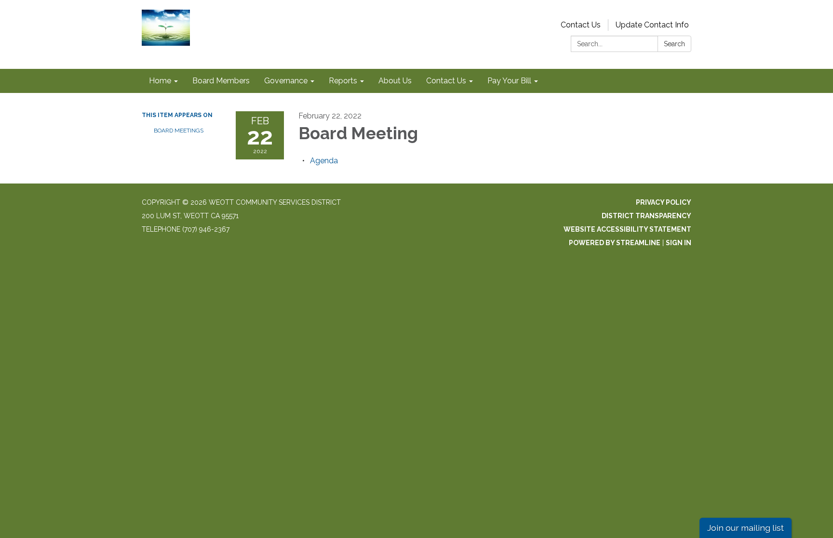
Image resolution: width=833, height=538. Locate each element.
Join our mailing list (745, 528)
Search (674, 44)
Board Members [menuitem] (221, 80)
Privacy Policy (663, 202)
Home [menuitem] (160, 80)
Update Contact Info (652, 24)
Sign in (678, 243)
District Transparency (646, 216)
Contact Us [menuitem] (446, 80)
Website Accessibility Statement (627, 229)
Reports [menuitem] (343, 80)
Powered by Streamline (614, 243)
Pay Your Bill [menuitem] (509, 80)
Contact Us (581, 24)
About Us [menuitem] (395, 80)
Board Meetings (178, 130)
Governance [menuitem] (286, 80)
